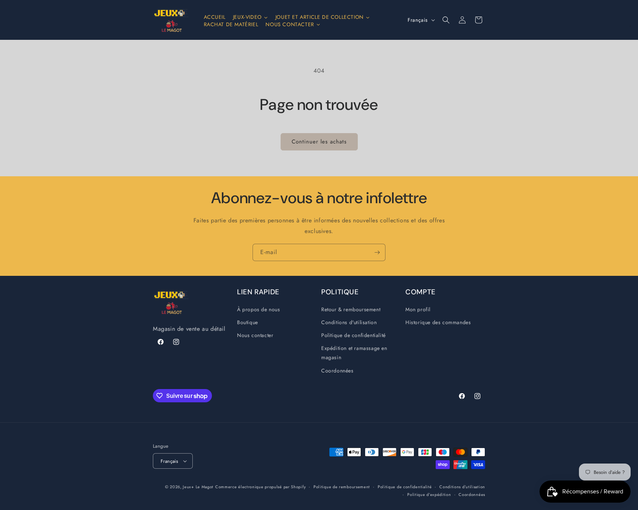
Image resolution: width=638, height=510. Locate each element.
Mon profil (418, 309)
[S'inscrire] (377, 252)
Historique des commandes (438, 322)
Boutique (247, 322)
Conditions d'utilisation (349, 322)
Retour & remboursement (350, 309)
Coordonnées (337, 370)
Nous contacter (255, 335)
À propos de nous (258, 309)
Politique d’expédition (429, 494)
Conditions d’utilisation (462, 487)
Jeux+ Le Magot (198, 487)
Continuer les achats (319, 142)
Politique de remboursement (341, 487)
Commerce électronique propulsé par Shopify (260, 487)
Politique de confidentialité (353, 335)
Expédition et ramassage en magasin (354, 352)
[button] (446, 20)
